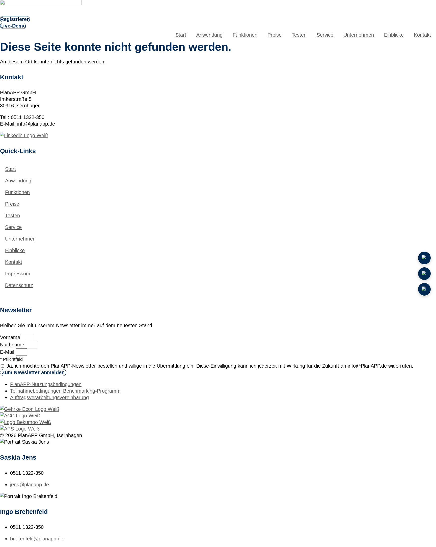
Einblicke (394, 35)
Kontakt (422, 35)
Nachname (13, 344)
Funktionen (245, 35)
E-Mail (8, 352)
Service (325, 35)
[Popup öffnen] (424, 273)
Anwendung (209, 35)
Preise (274, 35)
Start (180, 35)
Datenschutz (19, 285)
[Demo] (424, 258)
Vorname (11, 337)
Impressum (17, 273)
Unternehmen (358, 35)
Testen (299, 35)
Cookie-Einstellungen (21, 294)
